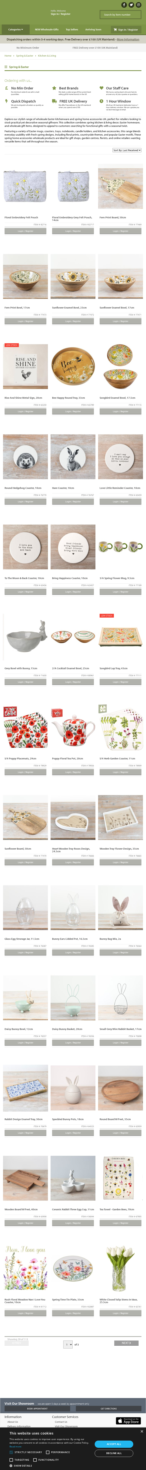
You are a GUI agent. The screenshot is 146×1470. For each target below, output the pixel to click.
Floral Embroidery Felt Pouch (21, 217)
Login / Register (25, 231)
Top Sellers (72, 29)
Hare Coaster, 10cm (63, 488)
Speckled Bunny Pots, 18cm (68, 1119)
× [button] (141, 1431)
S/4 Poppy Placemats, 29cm (20, 758)
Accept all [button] (114, 1444)
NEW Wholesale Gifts (47, 29)
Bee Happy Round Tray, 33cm (68, 397)
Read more (16, 1446)
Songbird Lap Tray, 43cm (114, 668)
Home (8, 55)
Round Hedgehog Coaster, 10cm (23, 488)
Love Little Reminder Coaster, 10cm (120, 488)
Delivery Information (19, 1426)
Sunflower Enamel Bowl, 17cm (117, 307)
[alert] (73, 1448)
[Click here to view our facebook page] (124, 5)
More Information (128, 39)
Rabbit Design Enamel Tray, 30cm (24, 1119)
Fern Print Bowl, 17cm (17, 307)
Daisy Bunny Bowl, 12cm (19, 1029)
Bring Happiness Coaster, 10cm (70, 578)
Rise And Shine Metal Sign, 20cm (23, 397)
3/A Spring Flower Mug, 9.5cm (117, 578)
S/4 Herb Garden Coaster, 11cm (117, 758)
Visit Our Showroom (66, 1426)
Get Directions (109, 1408)
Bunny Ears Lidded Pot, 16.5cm (70, 939)
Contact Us (61, 1421)
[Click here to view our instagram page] (138, 5)
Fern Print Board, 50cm (113, 217)
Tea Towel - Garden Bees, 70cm (117, 1209)
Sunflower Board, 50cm (18, 848)
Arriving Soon (93, 29)
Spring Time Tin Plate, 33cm (68, 1299)
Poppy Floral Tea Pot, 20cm (67, 758)
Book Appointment (37, 1408)
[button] (50, 1465)
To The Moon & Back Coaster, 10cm (24, 578)
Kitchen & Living (47, 55)
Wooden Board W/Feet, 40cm (21, 1209)
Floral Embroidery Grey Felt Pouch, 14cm (72, 219)
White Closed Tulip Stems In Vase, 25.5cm (118, 1301)
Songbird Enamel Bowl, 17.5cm (117, 397)
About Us (12, 1421)
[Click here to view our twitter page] (131, 5)
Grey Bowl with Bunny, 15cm (21, 668)
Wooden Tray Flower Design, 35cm (119, 848)
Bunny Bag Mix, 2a (110, 939)
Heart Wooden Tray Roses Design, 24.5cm (71, 850)
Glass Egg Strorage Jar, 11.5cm (22, 939)
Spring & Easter (24, 55)
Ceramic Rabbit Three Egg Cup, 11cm (73, 1209)
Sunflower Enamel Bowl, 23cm (69, 307)
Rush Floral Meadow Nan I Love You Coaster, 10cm (25, 1301)
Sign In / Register (60, 12)
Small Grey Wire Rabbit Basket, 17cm (121, 1029)
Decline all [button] (114, 1453)
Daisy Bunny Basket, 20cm (67, 1029)
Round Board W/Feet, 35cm (115, 1119)
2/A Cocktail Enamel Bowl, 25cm (70, 668)
